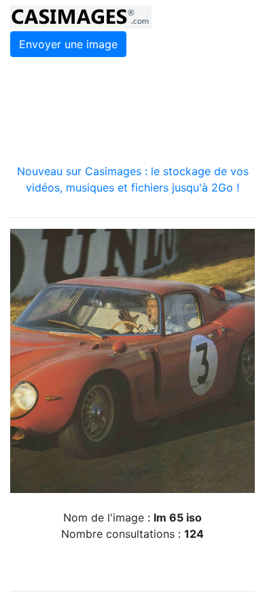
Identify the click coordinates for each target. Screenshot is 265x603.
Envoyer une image (68, 44)
